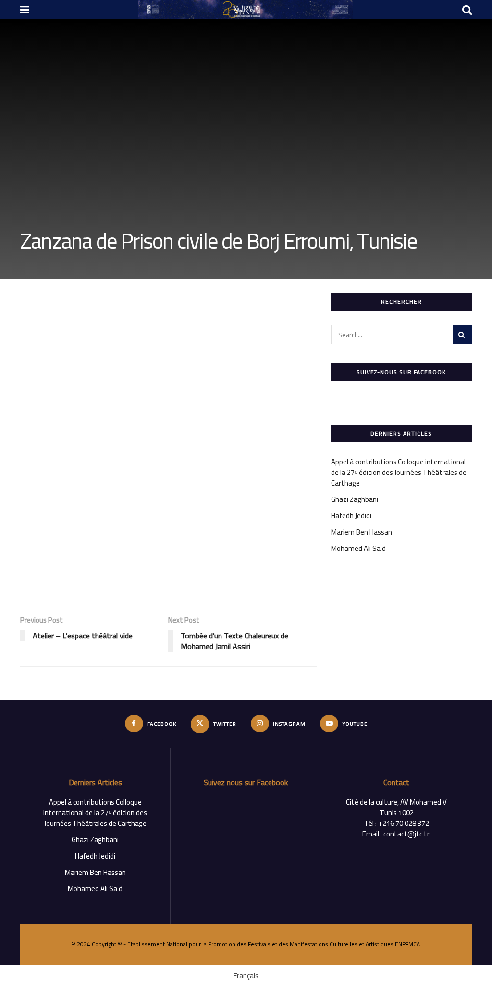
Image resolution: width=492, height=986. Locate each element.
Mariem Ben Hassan (361, 532)
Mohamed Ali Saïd (358, 548)
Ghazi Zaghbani (354, 499)
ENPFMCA (407, 943)
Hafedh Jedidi (351, 516)
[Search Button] (462, 334)
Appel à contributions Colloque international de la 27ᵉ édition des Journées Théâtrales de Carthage (399, 472)
